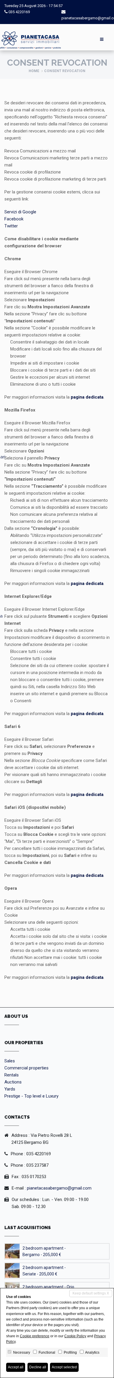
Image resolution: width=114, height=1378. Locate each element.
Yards (9, 1089)
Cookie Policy (75, 1336)
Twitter (11, 226)
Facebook (13, 219)
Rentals (11, 1075)
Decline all (37, 1367)
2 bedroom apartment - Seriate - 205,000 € (44, 1270)
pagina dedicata (87, 397)
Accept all (15, 1367)
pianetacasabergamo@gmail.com (59, 1188)
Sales (9, 1061)
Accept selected (64, 1367)
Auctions (13, 1082)
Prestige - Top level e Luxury (31, 1096)
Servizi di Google (20, 212)
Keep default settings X (90, 1293)
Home (34, 71)
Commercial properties (26, 1068)
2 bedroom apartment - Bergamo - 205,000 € (44, 1251)
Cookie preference (34, 1336)
